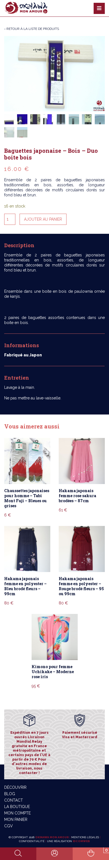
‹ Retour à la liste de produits (31, 29)
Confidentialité (31, 841)
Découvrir (15, 787)
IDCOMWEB (81, 841)
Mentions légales (85, 837)
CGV (8, 826)
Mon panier (15, 819)
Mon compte (17, 813)
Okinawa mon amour (52, 837)
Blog (9, 794)
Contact (13, 800)
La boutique (17, 806)
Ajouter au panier (43, 219)
